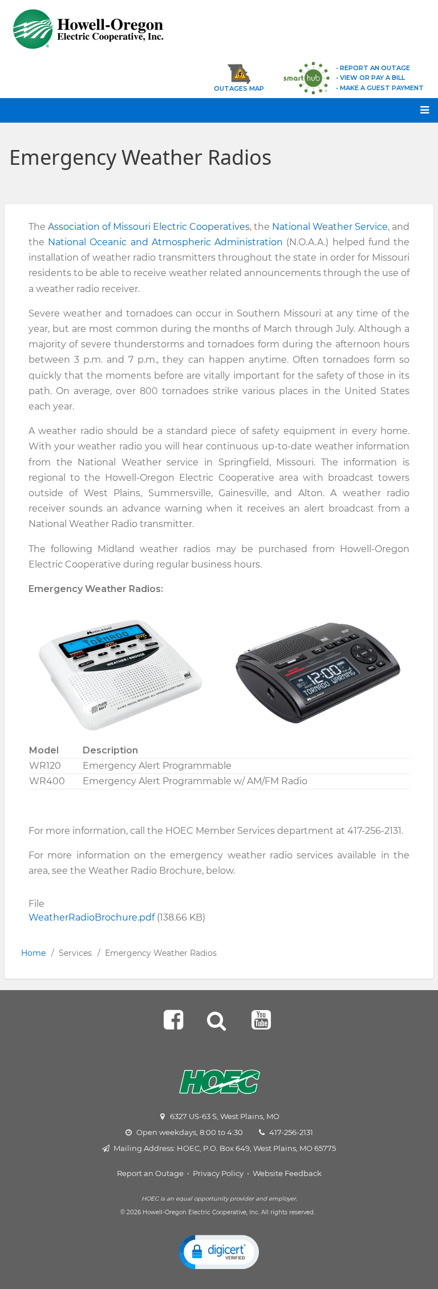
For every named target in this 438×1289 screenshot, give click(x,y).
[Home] (120, 29)
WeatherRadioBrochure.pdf (92, 917)
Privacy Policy (218, 1173)
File (36, 903)
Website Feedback (287, 1173)
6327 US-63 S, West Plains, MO (224, 1116)
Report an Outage (150, 1173)
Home (33, 953)
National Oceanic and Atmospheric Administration (165, 242)
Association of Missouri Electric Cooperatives (149, 226)
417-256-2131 (291, 1132)
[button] (219, 1251)
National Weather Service (330, 226)
